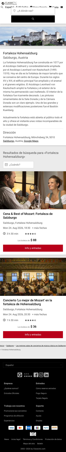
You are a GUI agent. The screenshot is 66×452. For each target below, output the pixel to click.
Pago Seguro (41, 393)
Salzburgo (8, 141)
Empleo (39, 421)
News (6, 439)
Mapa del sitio (29, 444)
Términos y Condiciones (33, 439)
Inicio (2, 346)
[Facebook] (19, 374)
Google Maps (31, 141)
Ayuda (38, 416)
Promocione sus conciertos (15, 411)
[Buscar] (33, 18)
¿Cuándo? (14, 163)
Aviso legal (15, 439)
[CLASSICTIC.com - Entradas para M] (8, 3)
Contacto (40, 411)
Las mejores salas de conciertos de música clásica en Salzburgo (41, 346)
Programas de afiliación (14, 416)
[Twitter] (41, 376)
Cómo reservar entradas (46, 388)
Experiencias (9, 421)
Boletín (40, 444)
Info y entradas (33, 248)
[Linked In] (46, 376)
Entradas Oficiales (11, 393)
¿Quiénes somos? (11, 388)
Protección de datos (53, 439)
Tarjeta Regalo (42, 398)
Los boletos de (24, 240)
